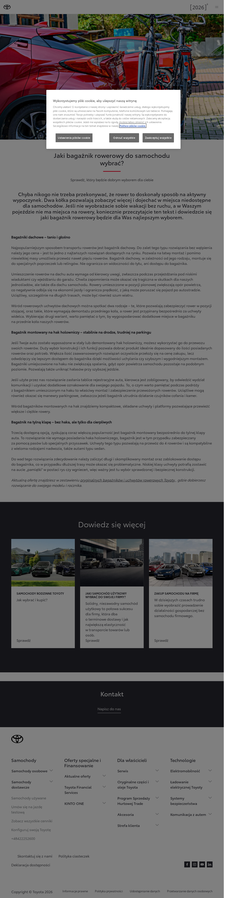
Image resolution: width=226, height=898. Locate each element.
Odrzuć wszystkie (124, 137)
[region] (113, 119)
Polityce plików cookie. (133, 125)
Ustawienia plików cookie (74, 137)
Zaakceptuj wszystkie (158, 137)
